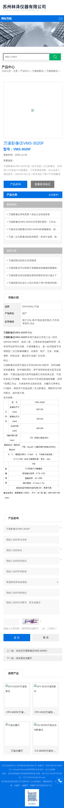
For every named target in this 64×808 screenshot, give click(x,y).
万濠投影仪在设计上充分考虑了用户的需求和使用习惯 (35, 282)
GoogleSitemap (20, 769)
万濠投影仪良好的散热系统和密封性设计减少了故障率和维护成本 (35, 275)
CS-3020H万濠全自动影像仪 (47, 750)
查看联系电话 (42, 184)
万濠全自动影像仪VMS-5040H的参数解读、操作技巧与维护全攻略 (35, 229)
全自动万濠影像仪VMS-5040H (31, 650)
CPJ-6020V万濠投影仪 (18, 712)
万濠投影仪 (38, 71)
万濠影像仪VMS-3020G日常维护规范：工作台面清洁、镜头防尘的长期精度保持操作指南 (35, 221)
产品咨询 (15, 184)
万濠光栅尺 (17, 750)
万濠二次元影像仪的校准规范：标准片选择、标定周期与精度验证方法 (35, 236)
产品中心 (25, 71)
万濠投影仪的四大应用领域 (22, 260)
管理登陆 (31, 769)
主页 (15, 71)
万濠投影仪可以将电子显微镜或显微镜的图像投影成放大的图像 (35, 268)
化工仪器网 (50, 769)
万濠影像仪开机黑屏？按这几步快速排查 (29, 214)
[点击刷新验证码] (30, 621)
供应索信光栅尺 (24, 658)
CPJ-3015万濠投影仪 (46, 712)
